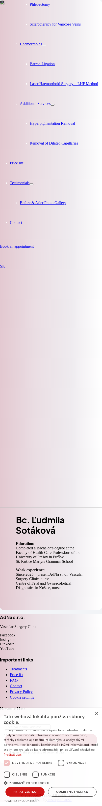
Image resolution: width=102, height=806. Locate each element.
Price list (16, 163)
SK (2, 266)
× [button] (96, 714)
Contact (16, 222)
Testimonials (19, 183)
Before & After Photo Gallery (43, 203)
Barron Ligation (42, 64)
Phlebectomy (40, 4)
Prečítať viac (13, 754)
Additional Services (35, 103)
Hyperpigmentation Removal (52, 123)
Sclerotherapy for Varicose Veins (55, 24)
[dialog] (51, 757)
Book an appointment (17, 246)
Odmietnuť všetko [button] (72, 792)
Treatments (18, 669)
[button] (51, 782)
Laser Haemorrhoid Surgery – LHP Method (64, 84)
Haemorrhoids (31, 44)
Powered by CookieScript (22, 801)
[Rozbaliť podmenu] (44, 45)
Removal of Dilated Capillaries (54, 143)
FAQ (14, 680)
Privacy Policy (21, 691)
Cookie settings (22, 697)
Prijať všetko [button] (25, 792)
